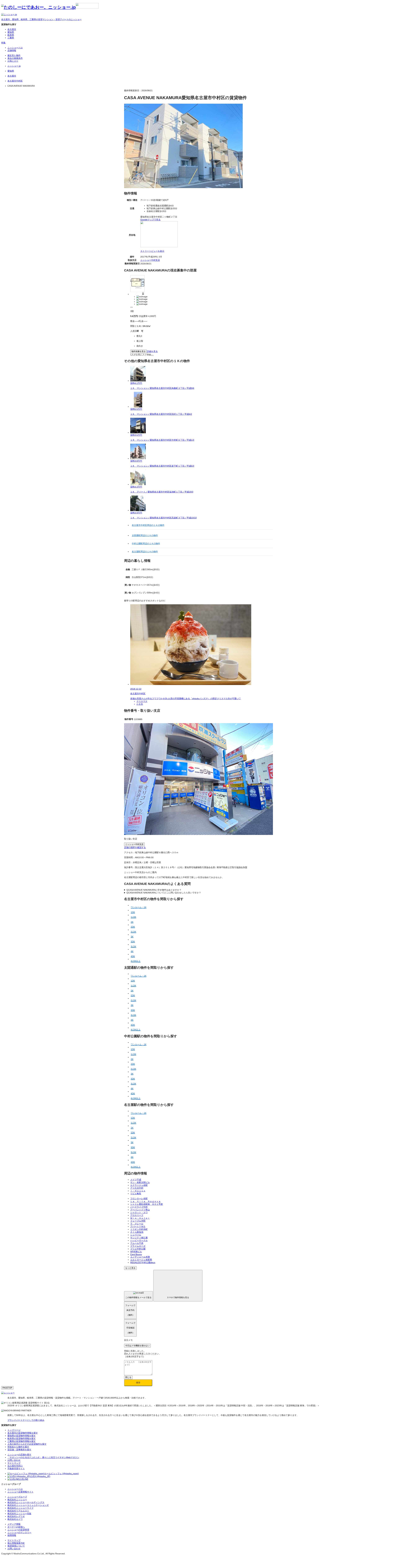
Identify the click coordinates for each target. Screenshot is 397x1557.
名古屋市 (11, 29)
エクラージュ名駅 (139, 1185)
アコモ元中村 (136, 1188)
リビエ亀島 (135, 1193)
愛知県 (10, 32)
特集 (3, 42)
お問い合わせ (13, 1548)
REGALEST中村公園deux (142, 1262)
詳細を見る (152, 351)
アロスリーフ (136, 1215)
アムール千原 (136, 1243)
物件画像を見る (139, 351)
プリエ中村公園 (137, 1249)
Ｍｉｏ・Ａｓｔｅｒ (140, 1218)
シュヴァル (135, 1235)
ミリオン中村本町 (139, 1229)
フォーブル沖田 (137, 1221)
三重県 (10, 37)
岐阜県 (10, 35)
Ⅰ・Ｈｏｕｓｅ (137, 1191)
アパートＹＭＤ (137, 1226)
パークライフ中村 (139, 1207)
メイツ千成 (135, 1179)
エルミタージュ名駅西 (141, 1259)
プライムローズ (137, 1246)
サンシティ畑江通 (139, 1237)
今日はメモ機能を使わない (137, 1345)
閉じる (128, 1377)
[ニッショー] (8, 1393)
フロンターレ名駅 (139, 1198)
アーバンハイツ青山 (140, 1209)
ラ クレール (136, 1223)
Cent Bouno (136, 1254)
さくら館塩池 (136, 1232)
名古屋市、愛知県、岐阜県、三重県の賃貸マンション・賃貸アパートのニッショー (41, 19)
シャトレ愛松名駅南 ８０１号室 (146, 1204)
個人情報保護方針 (16, 1543)
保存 (138, 1382)
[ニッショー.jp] (49, 7)
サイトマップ (13, 1540)
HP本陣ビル (136, 1251)
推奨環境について (16, 1546)
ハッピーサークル (139, 1240)
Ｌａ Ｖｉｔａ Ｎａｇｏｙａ (145, 1201)
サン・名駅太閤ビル (140, 1182)
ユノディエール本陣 (140, 1257)
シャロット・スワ (139, 1212)
